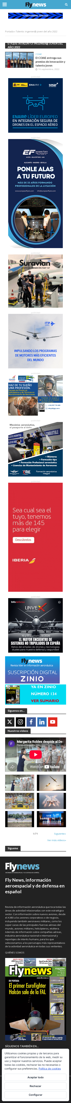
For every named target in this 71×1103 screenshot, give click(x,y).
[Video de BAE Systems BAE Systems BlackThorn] (51, 783)
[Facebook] (31, 722)
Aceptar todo (35, 1077)
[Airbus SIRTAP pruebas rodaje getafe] (19, 819)
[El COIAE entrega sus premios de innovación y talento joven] (19, 59)
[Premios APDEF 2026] (51, 819)
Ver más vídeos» (56, 840)
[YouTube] (52, 722)
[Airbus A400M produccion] (19, 801)
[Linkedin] (42, 722)
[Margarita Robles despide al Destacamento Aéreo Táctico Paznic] (19, 783)
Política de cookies (50, 1068)
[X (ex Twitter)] (9, 722)
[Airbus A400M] (51, 801)
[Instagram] (20, 722)
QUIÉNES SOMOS (14, 952)
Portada (9, 31)
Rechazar (35, 1086)
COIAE (39, 54)
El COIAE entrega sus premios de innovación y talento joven (50, 61)
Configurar (35, 1094)
